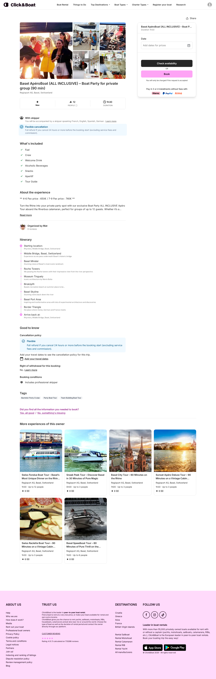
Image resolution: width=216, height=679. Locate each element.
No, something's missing (51, 412)
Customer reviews (51, 634)
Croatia (118, 612)
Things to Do (79, 4)
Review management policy (19, 662)
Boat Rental (62, 4)
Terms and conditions (16, 641)
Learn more (31, 369)
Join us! (9, 651)
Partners (10, 648)
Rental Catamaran (123, 641)
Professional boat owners (18, 630)
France (118, 623)
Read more (26, 215)
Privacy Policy (12, 634)
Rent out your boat (15, 627)
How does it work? (15, 620)
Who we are (11, 616)
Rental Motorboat (123, 638)
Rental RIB (120, 645)
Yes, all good (27, 412)
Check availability (167, 63)
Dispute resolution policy (17, 658)
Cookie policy (12, 637)
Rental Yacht (121, 648)
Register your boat (162, 4)
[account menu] (209, 5)
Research (181, 4)
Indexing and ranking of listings (21, 655)
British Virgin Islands (125, 627)
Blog (8, 665)
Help (8, 612)
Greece (118, 616)
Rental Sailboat (122, 634)
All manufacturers (123, 652)
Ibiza (117, 620)
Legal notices (12, 644)
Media (9, 623)
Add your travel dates (36, 358)
